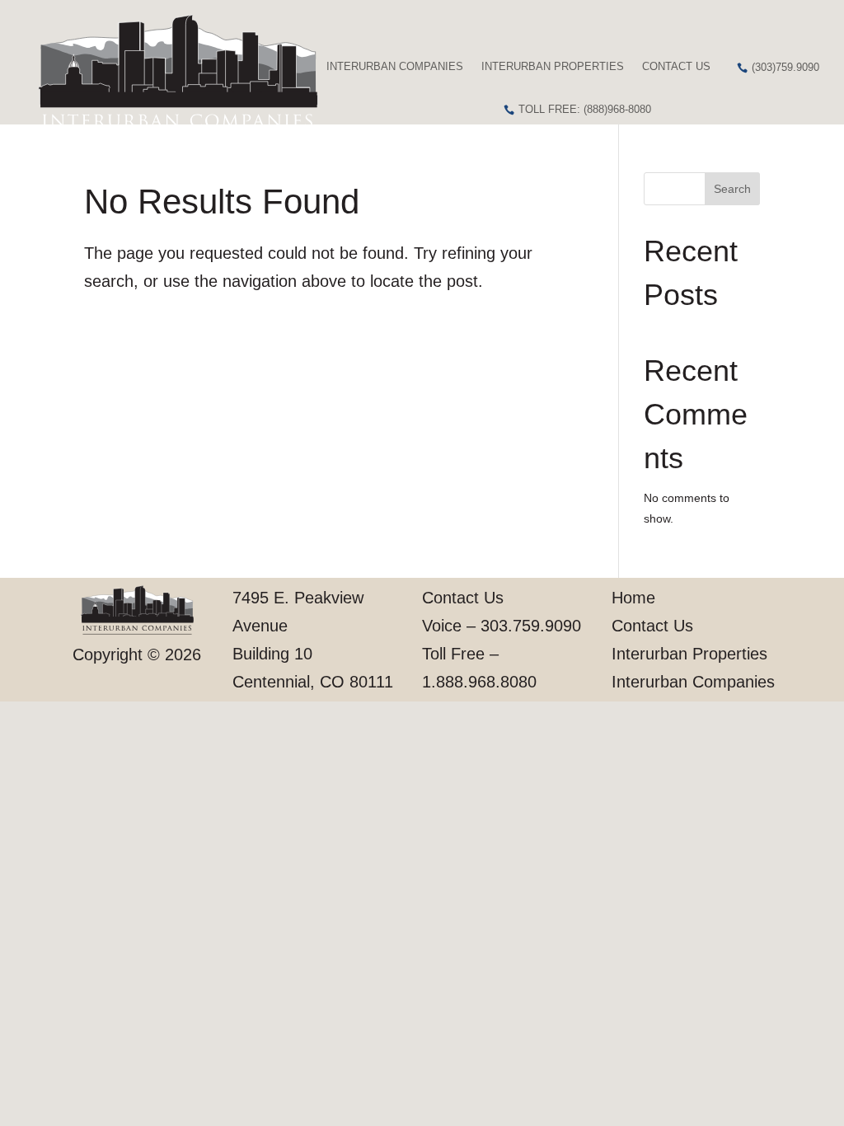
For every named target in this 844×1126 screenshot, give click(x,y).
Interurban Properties (552, 66)
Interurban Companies (394, 66)
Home (633, 598)
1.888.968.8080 (479, 682)
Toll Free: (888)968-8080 (584, 109)
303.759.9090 (531, 626)
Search (732, 188)
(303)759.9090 (785, 67)
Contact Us (676, 66)
